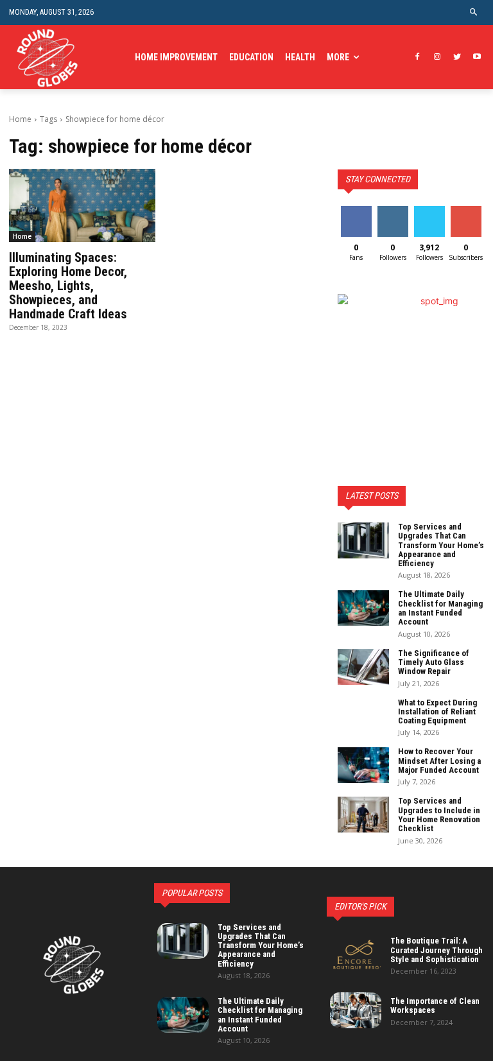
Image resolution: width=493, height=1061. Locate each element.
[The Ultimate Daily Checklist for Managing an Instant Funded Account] (363, 608)
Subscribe (467, 211)
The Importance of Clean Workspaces (435, 1005)
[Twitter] (456, 57)
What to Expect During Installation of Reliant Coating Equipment (437, 712)
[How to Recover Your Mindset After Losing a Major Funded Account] (363, 765)
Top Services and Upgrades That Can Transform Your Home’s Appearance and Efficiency (441, 545)
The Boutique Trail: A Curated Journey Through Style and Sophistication (436, 950)
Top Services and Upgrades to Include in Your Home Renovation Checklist (439, 814)
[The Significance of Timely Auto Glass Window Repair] (363, 667)
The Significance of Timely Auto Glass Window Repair (433, 662)
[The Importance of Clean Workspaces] (355, 1010)
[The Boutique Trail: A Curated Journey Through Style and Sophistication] (355, 954)
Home (20, 119)
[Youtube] (476, 57)
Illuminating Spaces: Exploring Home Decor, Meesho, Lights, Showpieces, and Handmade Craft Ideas (68, 286)
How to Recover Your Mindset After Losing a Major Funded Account (439, 760)
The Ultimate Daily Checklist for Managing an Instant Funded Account (440, 607)
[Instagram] (437, 57)
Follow (392, 211)
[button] (474, 12)
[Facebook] (417, 57)
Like (356, 211)
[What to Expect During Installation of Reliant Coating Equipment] (363, 716)
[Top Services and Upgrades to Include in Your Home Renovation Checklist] (363, 814)
